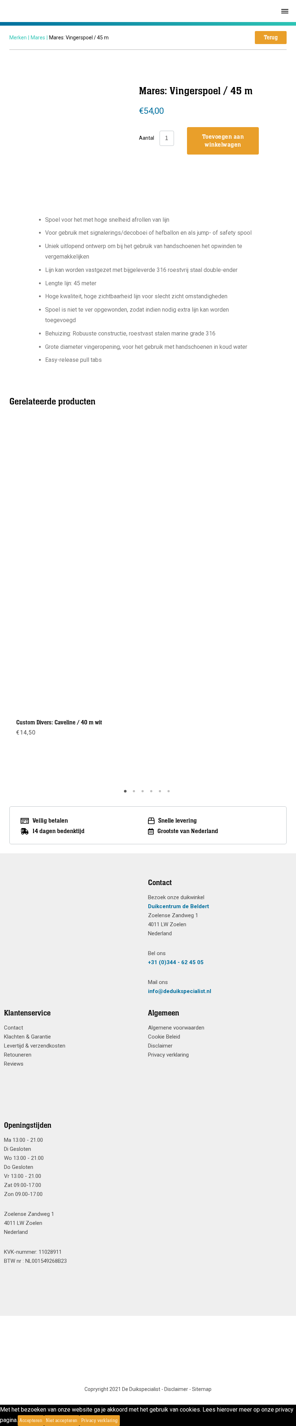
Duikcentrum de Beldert (178, 906)
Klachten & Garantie (27, 1036)
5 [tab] (161, 793)
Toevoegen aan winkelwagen (223, 141)
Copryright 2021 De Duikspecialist (122, 1389)
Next (281, 602)
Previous (14, 602)
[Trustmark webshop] (73, 896)
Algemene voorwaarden (176, 1027)
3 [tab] (144, 793)
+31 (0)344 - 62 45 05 (176, 962)
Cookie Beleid (164, 1036)
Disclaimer (160, 1046)
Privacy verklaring (168, 1055)
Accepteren (30, 1420)
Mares (38, 37)
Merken (18, 37)
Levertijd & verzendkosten (34, 1046)
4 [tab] (152, 793)
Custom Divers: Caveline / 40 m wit (59, 722)
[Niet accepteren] (122, 1420)
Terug (271, 37)
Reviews (13, 1064)
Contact (13, 1027)
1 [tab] (126, 793)
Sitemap (202, 1389)
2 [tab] (135, 793)
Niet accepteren (62, 1420)
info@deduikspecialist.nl (179, 991)
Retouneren (17, 1055)
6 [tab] (169, 793)
